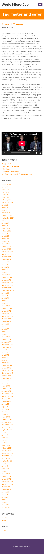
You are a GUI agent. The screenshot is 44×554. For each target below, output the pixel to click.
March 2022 (6, 228)
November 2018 (7, 285)
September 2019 (8, 259)
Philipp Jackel (6, 164)
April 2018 (5, 303)
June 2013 (5, 438)
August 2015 (6, 381)
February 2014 (7, 420)
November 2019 (7, 254)
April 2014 (5, 414)
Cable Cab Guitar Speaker (11, 166)
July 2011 (5, 494)
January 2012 (6, 479)
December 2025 (7, 202)
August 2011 (6, 492)
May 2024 (5, 208)
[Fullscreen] (40, 153)
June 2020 (5, 236)
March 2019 (6, 275)
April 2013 (5, 443)
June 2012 (5, 469)
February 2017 (7, 339)
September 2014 (8, 401)
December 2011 (7, 482)
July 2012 (5, 466)
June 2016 (5, 355)
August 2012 (6, 463)
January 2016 (6, 368)
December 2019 (7, 251)
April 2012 (5, 471)
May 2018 (5, 301)
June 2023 (5, 223)
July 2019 (5, 264)
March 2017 (6, 337)
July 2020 (5, 233)
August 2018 (6, 293)
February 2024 (7, 215)
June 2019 (5, 267)
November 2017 (7, 316)
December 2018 (7, 283)
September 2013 (7, 430)
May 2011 (5, 500)
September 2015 (7, 378)
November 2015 (7, 373)
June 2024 (5, 205)
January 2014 (6, 422)
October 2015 (6, 376)
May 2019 (5, 270)
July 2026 (5, 187)
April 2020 (5, 241)
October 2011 (6, 487)
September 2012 (7, 461)
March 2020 (6, 244)
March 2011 (6, 505)
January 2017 (6, 342)
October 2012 (6, 458)
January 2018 (6, 311)
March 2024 (6, 213)
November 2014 (7, 396)
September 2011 (7, 489)
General (4, 518)
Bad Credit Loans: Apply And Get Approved (17, 174)
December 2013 (7, 425)
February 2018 (7, 308)
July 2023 (5, 221)
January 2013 (6, 451)
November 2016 (7, 345)
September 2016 (7, 347)
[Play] (4, 153)
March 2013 (6, 445)
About (4, 531)
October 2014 (6, 399)
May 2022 (5, 226)
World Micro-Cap (15, 4)
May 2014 (5, 412)
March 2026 (6, 197)
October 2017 (6, 319)
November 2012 (7, 456)
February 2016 (7, 365)
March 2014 (6, 417)
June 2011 (5, 497)
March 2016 (6, 363)
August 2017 (6, 324)
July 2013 (5, 435)
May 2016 (5, 358)
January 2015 (6, 391)
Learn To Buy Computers (10, 171)
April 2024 (5, 210)
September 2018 (8, 290)
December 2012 (7, 453)
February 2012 (7, 476)
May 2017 (5, 332)
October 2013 (6, 427)
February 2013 (7, 448)
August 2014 (6, 404)
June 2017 (5, 329)
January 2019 (6, 280)
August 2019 (6, 262)
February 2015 (6, 389)
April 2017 (5, 334)
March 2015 (6, 386)
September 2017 (8, 321)
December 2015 (7, 370)
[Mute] (37, 153)
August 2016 (6, 350)
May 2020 (5, 239)
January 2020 (6, 249)
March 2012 (6, 474)
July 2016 (5, 352)
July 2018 (5, 295)
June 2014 (5, 409)
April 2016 (5, 360)
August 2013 (6, 432)
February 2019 (7, 277)
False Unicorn (6, 169)
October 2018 (6, 288)
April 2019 (5, 272)
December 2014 (7, 394)
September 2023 (8, 218)
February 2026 (7, 200)
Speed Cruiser (13, 24)
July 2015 (5, 383)
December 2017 (7, 314)
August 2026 (6, 184)
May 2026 (5, 192)
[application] (22, 143)
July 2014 (5, 407)
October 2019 (6, 257)
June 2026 (5, 190)
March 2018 (6, 306)
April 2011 (5, 502)
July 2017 (5, 326)
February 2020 (7, 246)
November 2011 (7, 484)
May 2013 (5, 440)
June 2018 (5, 298)
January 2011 (6, 507)
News (4, 520)
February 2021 (7, 231)
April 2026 (5, 195)
